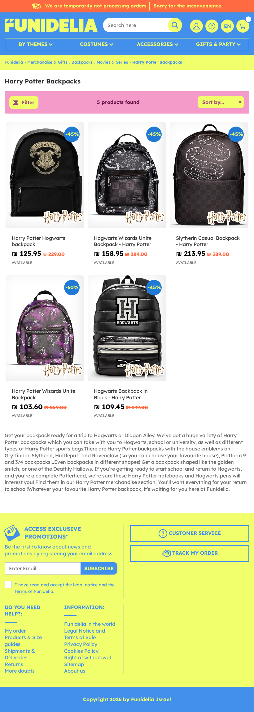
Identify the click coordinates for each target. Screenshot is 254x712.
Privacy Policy (80, 644)
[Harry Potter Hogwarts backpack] (45, 175)
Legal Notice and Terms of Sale (84, 634)
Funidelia (14, 62)
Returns (14, 664)
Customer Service (194, 533)
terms (21, 591)
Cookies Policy (81, 651)
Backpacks (82, 62)
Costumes (94, 44)
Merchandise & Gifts (47, 62)
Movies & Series (112, 62)
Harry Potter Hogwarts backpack (38, 241)
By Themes (33, 44)
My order (15, 631)
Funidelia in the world (89, 624)
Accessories (155, 44)
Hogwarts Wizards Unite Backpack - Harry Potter (122, 241)
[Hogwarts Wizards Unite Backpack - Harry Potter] (127, 175)
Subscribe (99, 568)
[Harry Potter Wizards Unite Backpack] (45, 328)
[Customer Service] (211, 26)
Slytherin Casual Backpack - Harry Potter (208, 241)
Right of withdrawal (87, 657)
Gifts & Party (215, 44)
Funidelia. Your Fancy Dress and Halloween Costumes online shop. (51, 25)
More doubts (20, 671)
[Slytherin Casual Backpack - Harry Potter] (209, 175)
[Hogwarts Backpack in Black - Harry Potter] (127, 328)
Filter (27, 102)
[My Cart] (242, 26)
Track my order (194, 553)
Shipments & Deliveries (20, 654)
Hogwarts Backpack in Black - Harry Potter (121, 394)
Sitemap (74, 664)
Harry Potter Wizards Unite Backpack (43, 394)
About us (74, 671)
